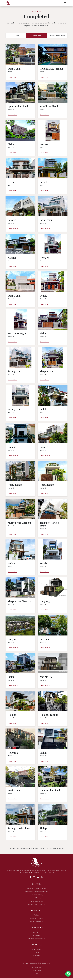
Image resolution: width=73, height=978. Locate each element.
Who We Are (36, 932)
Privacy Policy (36, 967)
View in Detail (12, 77)
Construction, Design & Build (36, 888)
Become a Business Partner (36, 938)
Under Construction (57, 35)
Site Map (36, 974)
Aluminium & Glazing (36, 895)
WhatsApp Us (36, 949)
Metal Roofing (36, 898)
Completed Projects (36, 918)
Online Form (36, 955)
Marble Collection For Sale (36, 904)
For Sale (16, 35)
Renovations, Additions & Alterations (36, 891)
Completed (36, 35)
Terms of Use (36, 970)
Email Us (36, 952)
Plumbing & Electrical (36, 901)
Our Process (36, 935)
